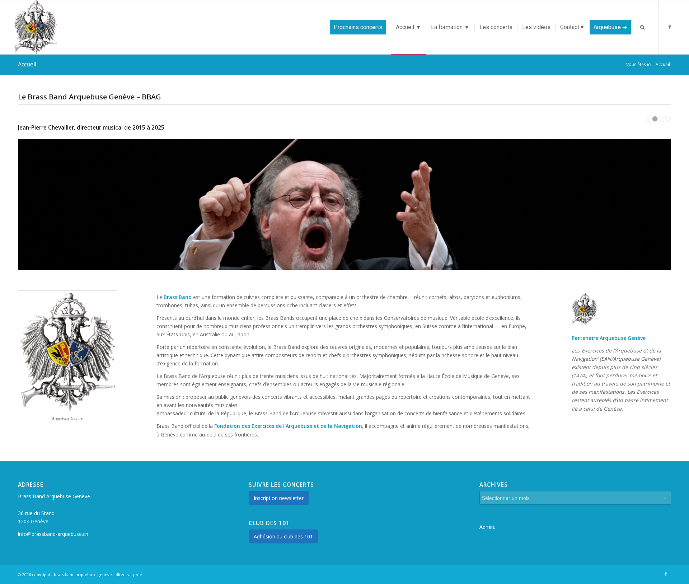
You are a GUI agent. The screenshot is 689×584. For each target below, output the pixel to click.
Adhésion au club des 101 (283, 536)
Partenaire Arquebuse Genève (609, 338)
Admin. (487, 526)
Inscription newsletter (279, 498)
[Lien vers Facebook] (670, 27)
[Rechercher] (643, 27)
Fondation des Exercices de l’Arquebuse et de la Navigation (288, 425)
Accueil (27, 64)
